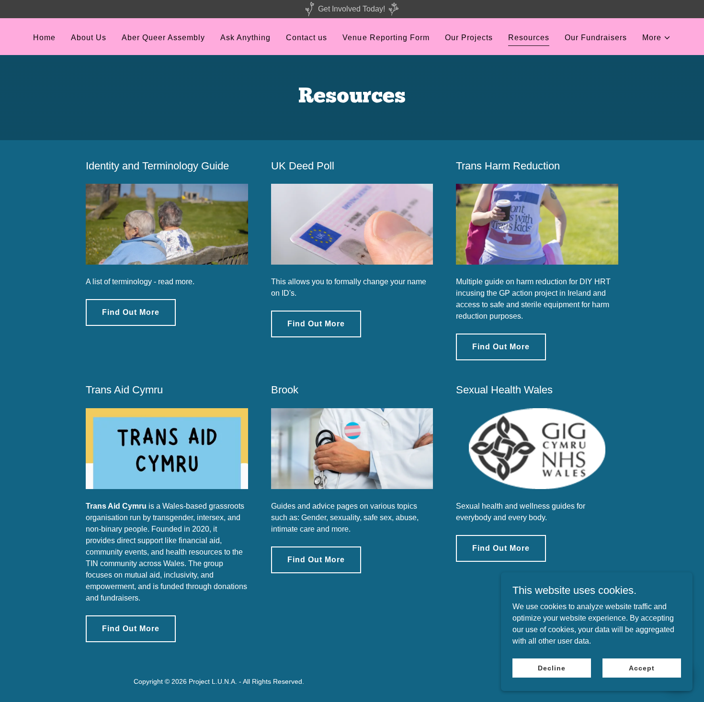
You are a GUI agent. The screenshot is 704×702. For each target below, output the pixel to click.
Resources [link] (528, 37)
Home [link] (44, 37)
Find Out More (130, 312)
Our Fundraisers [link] (596, 37)
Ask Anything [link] (245, 37)
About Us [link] (88, 37)
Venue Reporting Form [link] (385, 37)
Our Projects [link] (469, 37)
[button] (656, 38)
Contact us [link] (306, 37)
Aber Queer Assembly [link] (163, 37)
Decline (551, 667)
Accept (641, 667)
